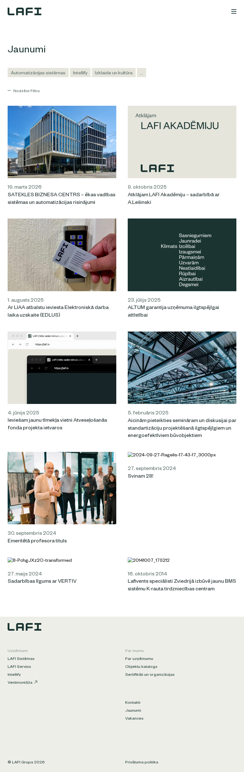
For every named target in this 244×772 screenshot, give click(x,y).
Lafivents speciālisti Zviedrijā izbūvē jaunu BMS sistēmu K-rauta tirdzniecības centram (182, 586)
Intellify (80, 73)
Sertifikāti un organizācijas (150, 675)
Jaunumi (133, 711)
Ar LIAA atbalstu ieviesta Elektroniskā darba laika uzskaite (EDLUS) (58, 312)
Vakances (134, 719)
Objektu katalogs (141, 667)
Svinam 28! (140, 477)
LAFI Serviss (19, 667)
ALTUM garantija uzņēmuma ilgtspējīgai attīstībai (173, 312)
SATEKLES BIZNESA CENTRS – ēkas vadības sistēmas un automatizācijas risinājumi (61, 199)
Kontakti (132, 703)
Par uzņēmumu (139, 659)
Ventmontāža (20, 683)
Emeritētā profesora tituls (37, 542)
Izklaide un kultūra (113, 73)
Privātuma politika (141, 763)
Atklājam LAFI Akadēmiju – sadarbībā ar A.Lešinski (174, 199)
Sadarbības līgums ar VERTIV (42, 582)
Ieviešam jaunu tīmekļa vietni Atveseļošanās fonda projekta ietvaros (57, 425)
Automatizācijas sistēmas (38, 73)
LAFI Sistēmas (21, 659)
